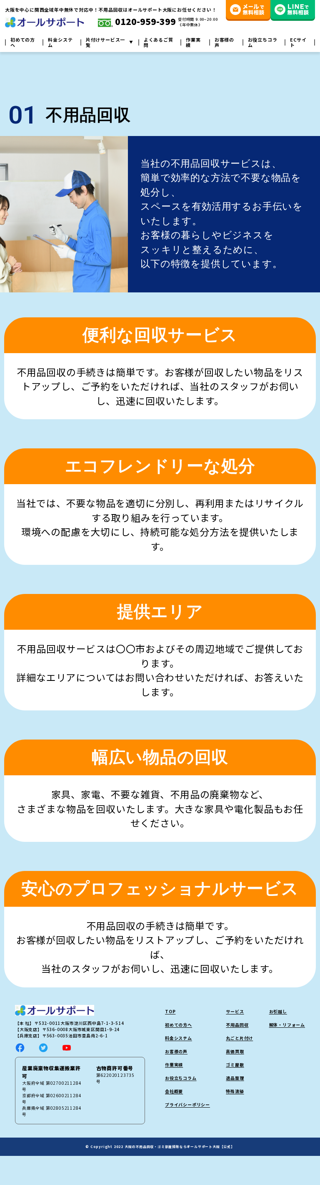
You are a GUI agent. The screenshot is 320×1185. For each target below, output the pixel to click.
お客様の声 (224, 42)
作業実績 (193, 42)
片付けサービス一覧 (105, 42)
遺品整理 (235, 1078)
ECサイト (298, 42)
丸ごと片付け (239, 1038)
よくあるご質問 (158, 42)
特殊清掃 (235, 1091)
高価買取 (235, 1051)
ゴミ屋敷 (235, 1064)
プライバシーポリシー (187, 1104)
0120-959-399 (144, 22)
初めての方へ (22, 42)
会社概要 (174, 1091)
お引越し (278, 1011)
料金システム (60, 42)
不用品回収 (237, 1025)
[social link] (20, 1046)
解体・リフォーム (287, 1025)
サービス (235, 1011)
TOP (170, 1011)
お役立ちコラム (263, 42)
